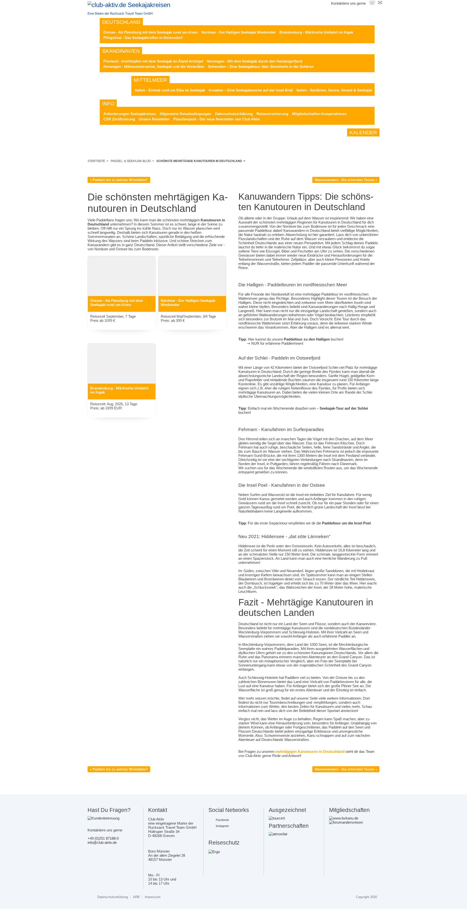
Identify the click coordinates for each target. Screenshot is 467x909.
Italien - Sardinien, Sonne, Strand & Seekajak (334, 90)
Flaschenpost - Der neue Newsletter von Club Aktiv (216, 119)
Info (108, 103)
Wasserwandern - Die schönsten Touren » (346, 180)
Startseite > (98, 161)
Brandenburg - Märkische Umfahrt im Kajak (316, 32)
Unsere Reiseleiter (154, 119)
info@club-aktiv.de (102, 842)
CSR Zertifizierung (119, 119)
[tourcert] (277, 818)
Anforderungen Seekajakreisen (129, 114)
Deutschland (121, 22)
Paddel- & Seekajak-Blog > (132, 161)
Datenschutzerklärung (234, 114)
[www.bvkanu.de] (343, 818)
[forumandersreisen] (346, 822)
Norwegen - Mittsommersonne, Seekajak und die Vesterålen (153, 66)
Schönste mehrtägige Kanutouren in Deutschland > (200, 161)
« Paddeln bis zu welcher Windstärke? (119, 180)
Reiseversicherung (272, 114)
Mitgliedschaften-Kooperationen (319, 114)
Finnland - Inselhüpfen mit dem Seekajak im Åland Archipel (153, 61)
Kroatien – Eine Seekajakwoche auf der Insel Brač (251, 90)
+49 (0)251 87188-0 (103, 838)
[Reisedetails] (122, 280)
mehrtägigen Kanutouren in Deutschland (309, 751)
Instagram (222, 826)
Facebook (222, 820)
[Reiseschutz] (214, 852)
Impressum (153, 897)
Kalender (363, 132)
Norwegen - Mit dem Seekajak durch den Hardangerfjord (254, 61)
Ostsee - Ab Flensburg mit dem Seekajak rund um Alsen (150, 32)
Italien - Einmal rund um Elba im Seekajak (170, 90)
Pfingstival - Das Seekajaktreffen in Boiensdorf (142, 38)
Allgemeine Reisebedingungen (185, 114)
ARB (136, 897)
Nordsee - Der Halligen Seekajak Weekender (238, 32)
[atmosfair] (278, 834)
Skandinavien (121, 51)
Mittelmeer (150, 80)
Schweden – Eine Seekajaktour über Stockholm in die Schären (261, 66)
